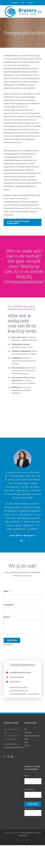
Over (26, 742)
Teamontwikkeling (31, 735)
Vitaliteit (27, 732)
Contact (27, 745)
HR (25, 729)
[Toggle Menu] (39, 12)
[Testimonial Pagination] (21, 540)
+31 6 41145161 (17, 677)
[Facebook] (5, 757)
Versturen (12, 640)
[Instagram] (8, 757)
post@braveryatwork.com (20, 672)
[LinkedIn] (12, 757)
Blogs (26, 739)
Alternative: (8, 644)
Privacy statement (27, 833)
